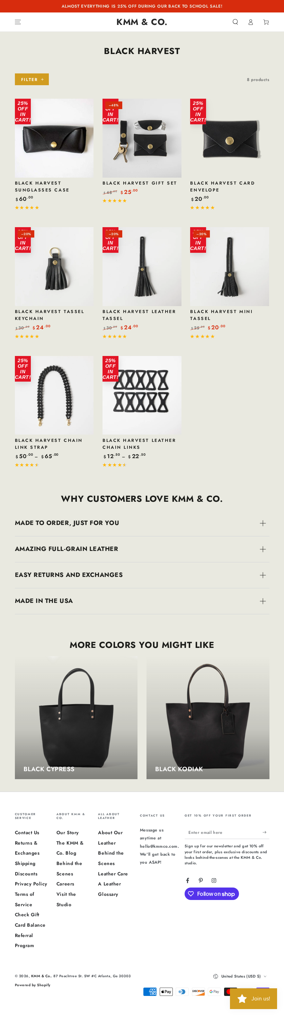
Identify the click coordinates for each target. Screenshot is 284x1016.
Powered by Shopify (33, 985)
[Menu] (18, 22)
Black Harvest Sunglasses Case (42, 186)
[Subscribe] (266, 832)
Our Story (67, 832)
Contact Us (27, 832)
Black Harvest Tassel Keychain (50, 315)
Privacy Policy (31, 883)
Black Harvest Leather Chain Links (139, 444)
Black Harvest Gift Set (140, 183)
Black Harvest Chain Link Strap (49, 444)
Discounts (26, 873)
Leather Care (113, 873)
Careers (65, 883)
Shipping (25, 863)
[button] (235, 22)
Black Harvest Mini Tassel (221, 315)
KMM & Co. (41, 976)
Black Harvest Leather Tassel (139, 315)
